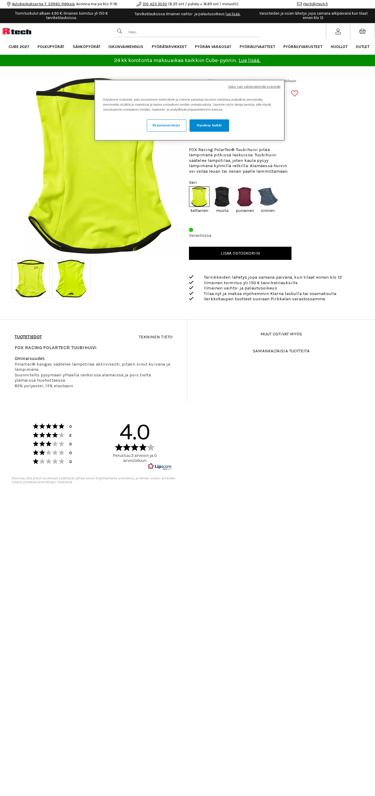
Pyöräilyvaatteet (257, 46)
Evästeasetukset (166, 125)
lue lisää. (233, 14)
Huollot (339, 46)
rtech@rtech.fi (315, 4)
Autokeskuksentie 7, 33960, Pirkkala (43, 4)
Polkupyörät (51, 46)
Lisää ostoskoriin (240, 253)
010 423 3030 (155, 4)
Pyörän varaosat (213, 46)
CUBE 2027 (18, 46)
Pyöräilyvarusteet (302, 46)
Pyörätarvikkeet (169, 46)
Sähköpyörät (86, 46)
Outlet (362, 46)
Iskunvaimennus (125, 46)
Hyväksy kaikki (209, 125)
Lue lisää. (250, 60)
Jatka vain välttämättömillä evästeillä (254, 86)
